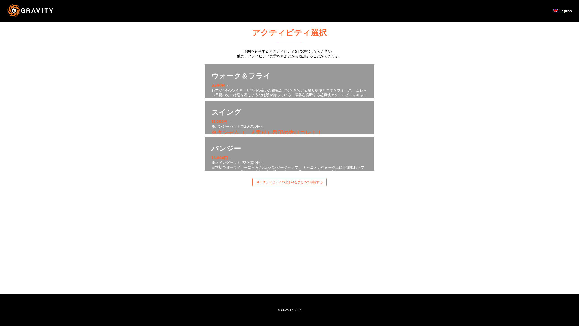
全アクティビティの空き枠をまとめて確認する (289, 182)
